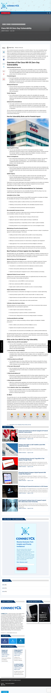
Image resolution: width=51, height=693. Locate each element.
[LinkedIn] (1, 684)
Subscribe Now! (22, 568)
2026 (3, 584)
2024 (10, 424)
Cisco (16, 424)
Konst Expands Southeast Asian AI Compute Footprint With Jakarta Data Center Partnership (32, 501)
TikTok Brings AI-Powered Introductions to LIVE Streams (33, 486)
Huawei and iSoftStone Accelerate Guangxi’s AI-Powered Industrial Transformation (6, 654)
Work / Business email (22, 562)
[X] (4, 684)
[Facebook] (3, 684)
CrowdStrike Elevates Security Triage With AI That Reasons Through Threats (31, 459)
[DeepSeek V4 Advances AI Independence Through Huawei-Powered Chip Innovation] (44, 613)
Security (26, 424)
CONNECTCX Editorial (5, 30)
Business (13, 424)
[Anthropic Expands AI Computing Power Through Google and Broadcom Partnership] (32, 613)
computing (19, 424)
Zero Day (29, 424)
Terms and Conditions (9, 683)
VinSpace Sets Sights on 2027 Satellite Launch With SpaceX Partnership (18, 652)
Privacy (23, 424)
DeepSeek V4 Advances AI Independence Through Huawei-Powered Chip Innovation (44, 618)
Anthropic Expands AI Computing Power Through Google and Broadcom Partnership (32, 618)
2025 (3, 588)
